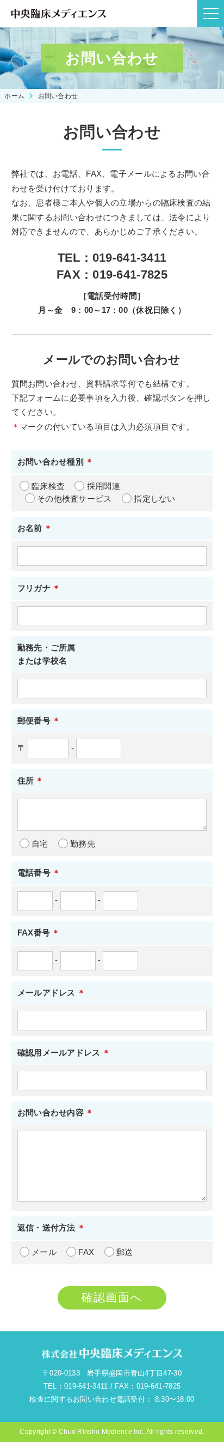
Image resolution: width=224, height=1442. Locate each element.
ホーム (14, 95)
